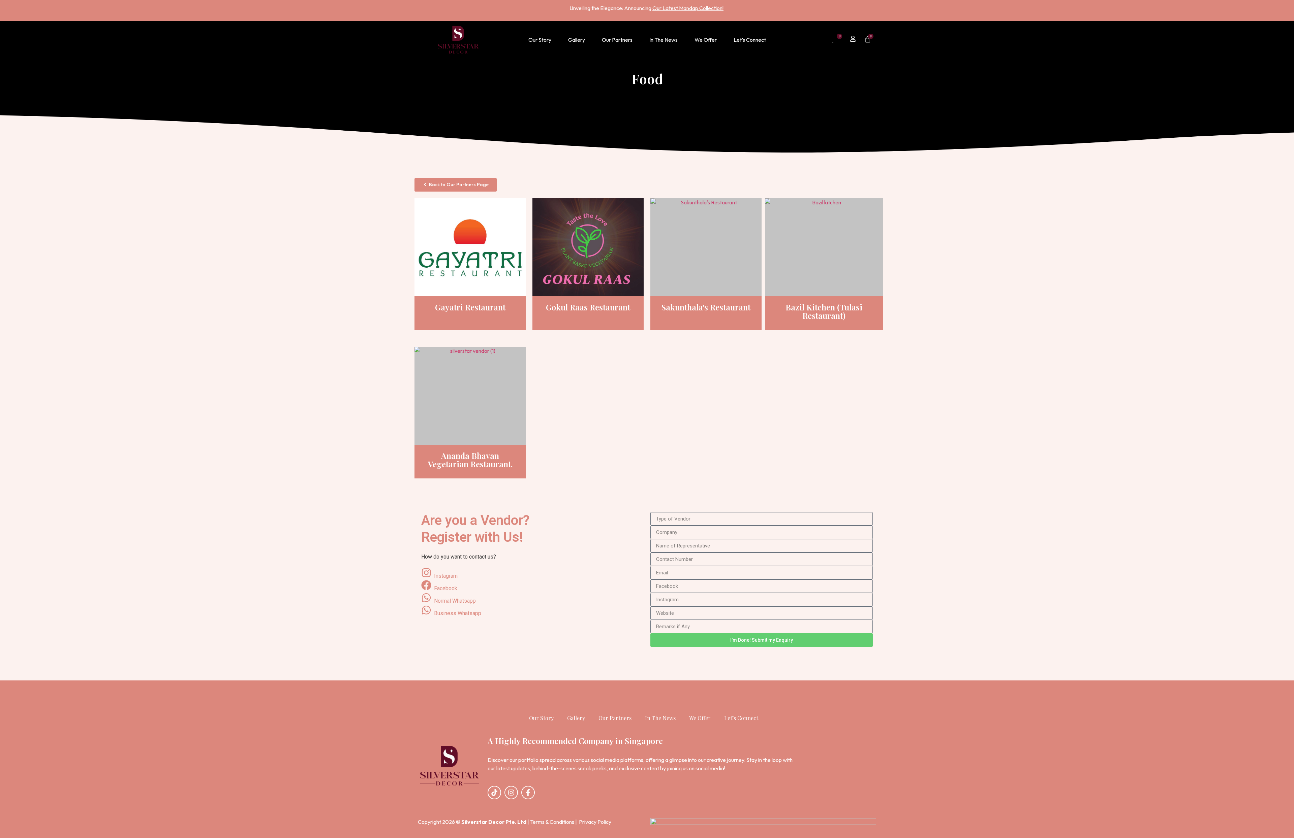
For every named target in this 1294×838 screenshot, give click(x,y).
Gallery (576, 39)
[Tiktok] (494, 792)
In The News (663, 39)
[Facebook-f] (528, 792)
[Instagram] (532, 574)
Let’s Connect (750, 39)
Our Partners (617, 39)
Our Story (539, 39)
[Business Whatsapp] (532, 611)
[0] (833, 39)
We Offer (706, 39)
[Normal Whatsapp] (532, 599)
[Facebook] (532, 586)
